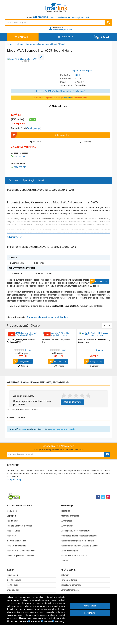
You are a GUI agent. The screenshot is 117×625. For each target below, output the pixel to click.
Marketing (59, 621)
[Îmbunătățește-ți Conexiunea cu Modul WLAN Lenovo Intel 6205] (26, 59)
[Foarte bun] (82, 395)
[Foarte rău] (64, 395)
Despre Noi (65, 511)
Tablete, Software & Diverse (19, 526)
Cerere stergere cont (70, 590)
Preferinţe (36, 621)
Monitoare (11, 536)
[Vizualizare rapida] (35, 333)
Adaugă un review (72, 402)
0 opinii (75, 70)
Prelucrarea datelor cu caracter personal (79, 536)
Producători (12, 575)
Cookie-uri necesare (19, 621)
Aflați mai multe (58, 618)
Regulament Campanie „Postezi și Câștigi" (80, 546)
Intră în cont (58, 30)
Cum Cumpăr (67, 526)
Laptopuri (11, 516)
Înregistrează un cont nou (38, 429)
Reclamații (62, 17)
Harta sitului (12, 585)
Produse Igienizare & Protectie (20, 556)
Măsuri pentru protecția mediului (75, 531)
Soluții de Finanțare (69, 551)
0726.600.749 (20, 167)
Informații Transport (70, 516)
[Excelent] (88, 395)
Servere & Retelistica (16, 541)
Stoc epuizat (13, 590)
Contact (64, 561)
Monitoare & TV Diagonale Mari (21, 551)
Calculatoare (13, 511)
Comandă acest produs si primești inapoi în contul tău (60, 98)
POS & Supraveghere (16, 546)
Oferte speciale (14, 580)
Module (64, 317)
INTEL (77, 75)
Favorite (37, 142)
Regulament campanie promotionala (77, 541)
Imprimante (12, 521)
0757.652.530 (20, 156)
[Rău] (70, 395)
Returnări (65, 575)
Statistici (48, 621)
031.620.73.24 (40, 17)
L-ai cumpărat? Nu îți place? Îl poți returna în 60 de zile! (60, 91)
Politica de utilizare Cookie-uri (74, 556)
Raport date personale (71, 585)
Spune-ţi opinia (86, 70)
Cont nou (68, 30)
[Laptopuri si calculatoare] (25, 490)
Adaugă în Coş (24, 361)
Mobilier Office (13, 531)
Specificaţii (28, 180)
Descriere (13, 180)
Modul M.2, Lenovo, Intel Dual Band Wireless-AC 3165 (21, 341)
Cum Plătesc (66, 521)
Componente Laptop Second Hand (43, 317)
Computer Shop (14, 479)
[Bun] (76, 395)
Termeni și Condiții (69, 580)
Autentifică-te (16, 429)
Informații (53, 17)
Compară (86, 142)
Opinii (41, 180)
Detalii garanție (34, 128)
